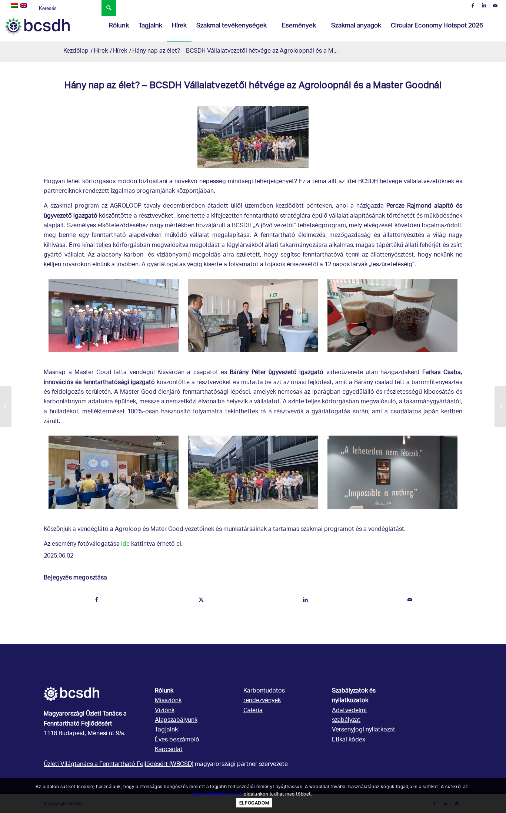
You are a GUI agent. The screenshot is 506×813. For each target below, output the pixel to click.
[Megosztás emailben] (410, 599)
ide (125, 544)
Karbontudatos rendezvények (264, 696)
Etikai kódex (348, 740)
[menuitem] (119, 26)
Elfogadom (254, 803)
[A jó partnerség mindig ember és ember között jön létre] (500, 406)
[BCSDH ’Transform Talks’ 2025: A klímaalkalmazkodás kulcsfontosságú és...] (5, 406)
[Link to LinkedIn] (484, 5)
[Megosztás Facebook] (96, 599)
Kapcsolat (169, 749)
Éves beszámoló (177, 740)
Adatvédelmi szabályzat (349, 715)
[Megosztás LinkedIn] (305, 599)
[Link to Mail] (495, 5)
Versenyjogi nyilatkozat (363, 730)
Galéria (253, 710)
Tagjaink (166, 730)
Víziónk (164, 710)
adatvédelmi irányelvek (217, 793)
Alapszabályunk (176, 720)
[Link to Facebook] (472, 5)
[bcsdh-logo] (37, 26)
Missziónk (168, 700)
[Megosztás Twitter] (201, 599)
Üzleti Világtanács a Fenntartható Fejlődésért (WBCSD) (118, 764)
